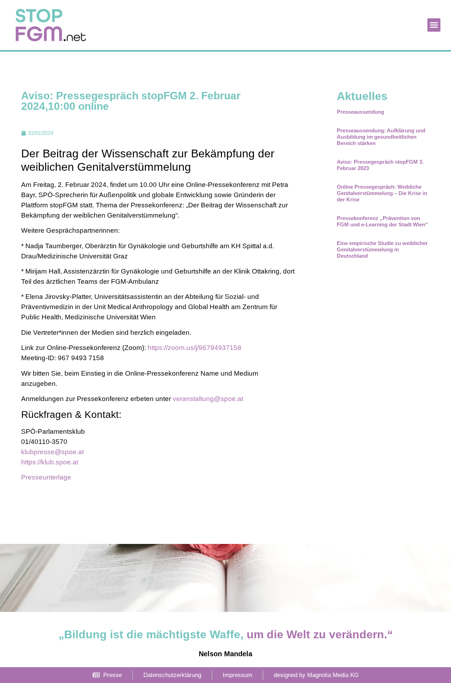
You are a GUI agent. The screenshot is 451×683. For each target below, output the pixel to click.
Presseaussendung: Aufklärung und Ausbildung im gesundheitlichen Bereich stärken (381, 136)
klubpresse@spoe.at (52, 452)
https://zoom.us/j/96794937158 (194, 347)
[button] (434, 25)
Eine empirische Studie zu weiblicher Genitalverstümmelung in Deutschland (382, 249)
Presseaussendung (360, 112)
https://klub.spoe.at (49, 462)
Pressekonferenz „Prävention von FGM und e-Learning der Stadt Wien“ (382, 221)
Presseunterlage (46, 477)
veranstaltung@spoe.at (208, 398)
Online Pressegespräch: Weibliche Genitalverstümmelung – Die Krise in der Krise (382, 193)
